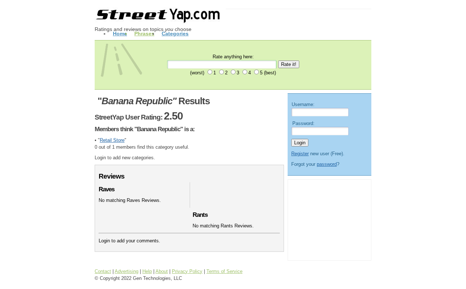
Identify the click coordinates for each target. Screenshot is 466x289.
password (327, 164)
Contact (103, 271)
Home (120, 33)
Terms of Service (224, 271)
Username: (303, 104)
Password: (303, 123)
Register (300, 153)
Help (147, 271)
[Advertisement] (327, 219)
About (161, 271)
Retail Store (112, 140)
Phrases (144, 33)
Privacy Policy (187, 271)
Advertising (126, 271)
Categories (175, 33)
